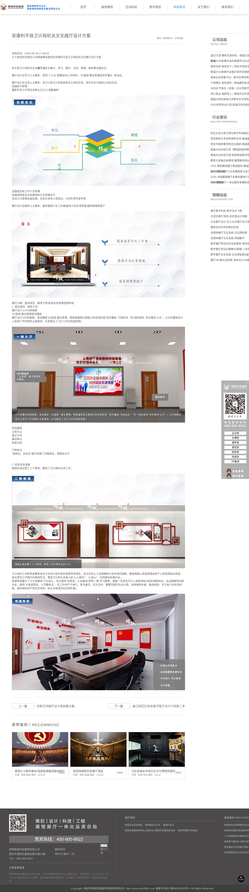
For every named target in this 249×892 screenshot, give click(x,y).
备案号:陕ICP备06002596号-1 (173, 888)
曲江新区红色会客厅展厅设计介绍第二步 (159, 706)
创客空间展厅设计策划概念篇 (56, 706)
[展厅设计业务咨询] (235, 463)
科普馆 (235, 456)
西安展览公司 (29, 57)
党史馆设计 (98, 874)
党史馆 (235, 447)
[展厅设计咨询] (235, 468)
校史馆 (235, 452)
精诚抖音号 (168, 825)
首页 (159, 38)
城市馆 (235, 442)
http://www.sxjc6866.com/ (140, 888)
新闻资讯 (167, 38)
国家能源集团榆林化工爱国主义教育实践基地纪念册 (150, 830)
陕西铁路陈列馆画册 (188, 830)
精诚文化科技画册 (133, 825)
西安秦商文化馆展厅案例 (236, 847)
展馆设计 (28, 878)
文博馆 (235, 437)
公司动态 (178, 38)
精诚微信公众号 (152, 825)
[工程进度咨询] (235, 474)
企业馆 (235, 433)
